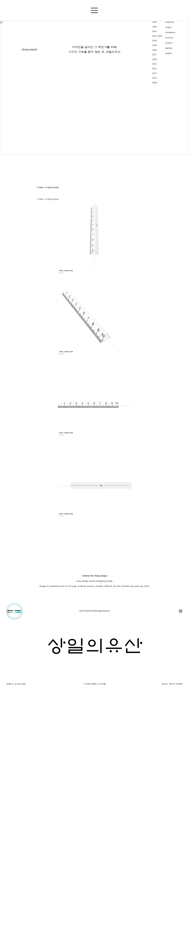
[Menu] (94, 10)
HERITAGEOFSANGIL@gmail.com (94, 611)
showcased (29, 49)
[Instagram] (180, 611)
